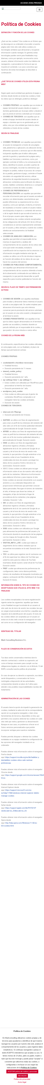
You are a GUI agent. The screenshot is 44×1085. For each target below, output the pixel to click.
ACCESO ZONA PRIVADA (31, 3)
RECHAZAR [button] (22, 1076)
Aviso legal (22, 1082)
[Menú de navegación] (39, 10)
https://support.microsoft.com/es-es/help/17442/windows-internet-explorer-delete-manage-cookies (20, 793)
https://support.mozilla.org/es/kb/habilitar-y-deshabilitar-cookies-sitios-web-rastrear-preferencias (20, 760)
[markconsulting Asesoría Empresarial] (11, 9)
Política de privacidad (22, 1079)
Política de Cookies (29, 1068)
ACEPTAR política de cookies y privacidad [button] (22, 1071)
